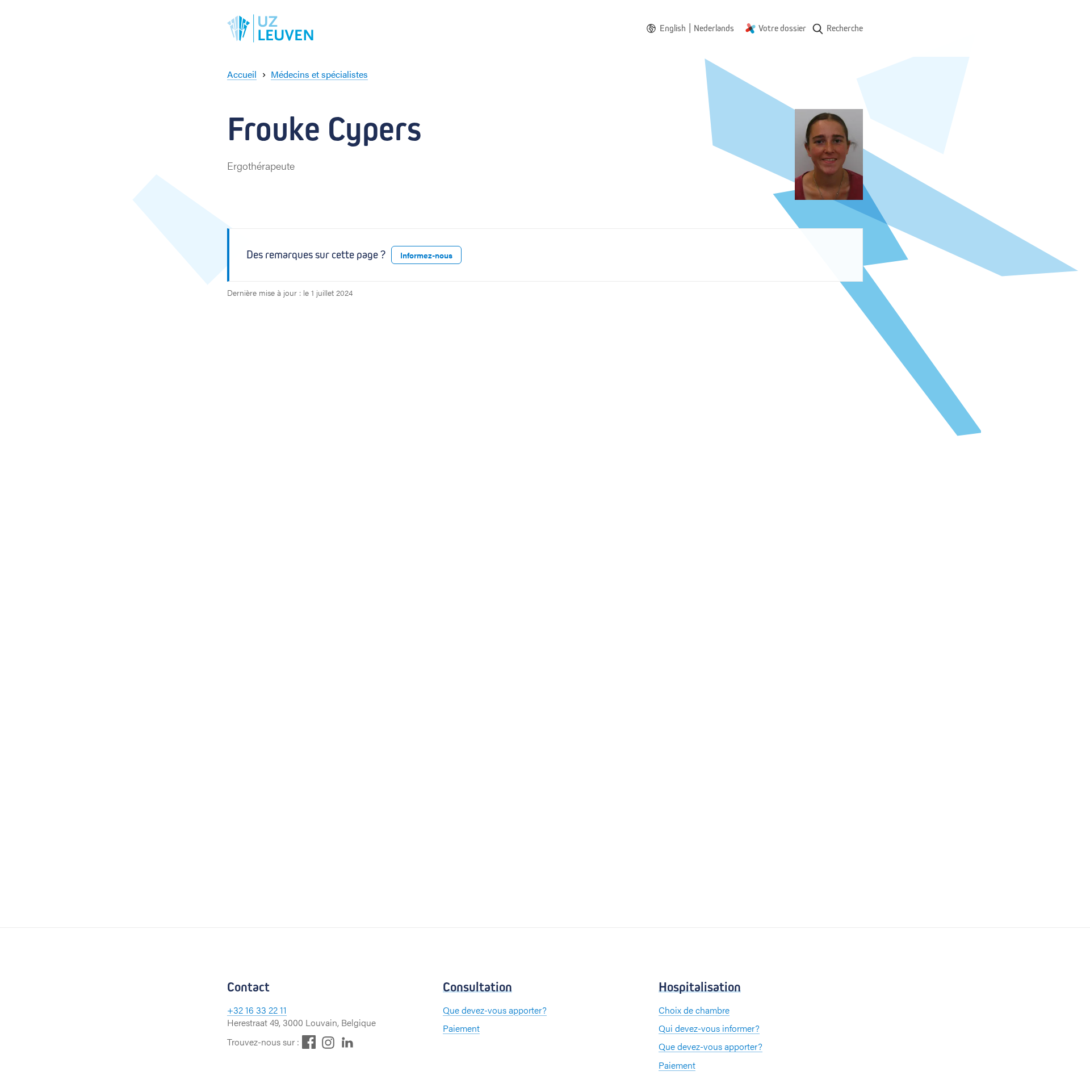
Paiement (461, 1028)
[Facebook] (309, 1042)
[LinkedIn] (347, 1042)
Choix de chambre (694, 1009)
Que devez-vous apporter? (495, 1009)
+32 (236, 1009)
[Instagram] (328, 1042)
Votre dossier (782, 28)
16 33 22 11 (266, 1009)
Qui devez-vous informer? (709, 1028)
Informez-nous (426, 255)
